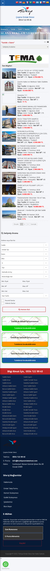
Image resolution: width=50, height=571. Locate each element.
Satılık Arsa (6, 380)
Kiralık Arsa (6, 410)
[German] (23, 3)
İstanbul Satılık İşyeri (9, 392)
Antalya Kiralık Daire (31, 419)
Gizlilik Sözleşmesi (10, 497)
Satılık (13, 29)
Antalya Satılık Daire (31, 389)
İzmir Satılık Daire (30, 386)
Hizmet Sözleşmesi (11, 493)
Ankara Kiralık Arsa (9, 431)
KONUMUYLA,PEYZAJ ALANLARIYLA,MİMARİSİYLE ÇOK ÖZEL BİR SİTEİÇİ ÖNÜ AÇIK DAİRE (32, 133)
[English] (20, 3)
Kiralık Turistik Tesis (30, 410)
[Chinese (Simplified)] (34, 3)
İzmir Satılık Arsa (29, 401)
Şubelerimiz (8, 502)
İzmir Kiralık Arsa (29, 431)
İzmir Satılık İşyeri (8, 395)
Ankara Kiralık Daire (9, 416)
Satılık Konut (6, 383)
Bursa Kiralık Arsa (8, 434)
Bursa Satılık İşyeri (30, 395)
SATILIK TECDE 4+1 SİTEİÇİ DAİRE (30, 70)
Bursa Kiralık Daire (8, 419)
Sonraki (33, 224)
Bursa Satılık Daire (8, 389)
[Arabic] (30, 3)
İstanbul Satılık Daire (31, 383)
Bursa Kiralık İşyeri (30, 425)
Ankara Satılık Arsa (9, 401)
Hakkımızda (8, 482)
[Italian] (40, 3)
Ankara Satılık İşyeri (30, 392)
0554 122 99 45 (25, 20)
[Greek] (37, 3)
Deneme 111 (22, 95)
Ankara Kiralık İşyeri (31, 422)
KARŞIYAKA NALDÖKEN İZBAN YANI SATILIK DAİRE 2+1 (31, 174)
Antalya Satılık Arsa (30, 404)
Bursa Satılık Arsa (8, 404)
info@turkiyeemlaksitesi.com (24, 460)
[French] (27, 3)
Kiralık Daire (6, 407)
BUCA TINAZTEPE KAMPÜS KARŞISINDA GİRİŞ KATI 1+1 (28, 120)
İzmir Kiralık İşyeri (8, 425)
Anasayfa (4, 29)
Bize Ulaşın (8, 506)
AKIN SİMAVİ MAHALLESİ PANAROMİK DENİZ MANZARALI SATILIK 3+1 (32, 107)
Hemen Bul (25, 309)
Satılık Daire (6, 377)
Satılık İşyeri (28, 377)
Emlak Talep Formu (11, 488)
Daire (20, 29)
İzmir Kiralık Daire (30, 416)
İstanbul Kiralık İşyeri (9, 422)
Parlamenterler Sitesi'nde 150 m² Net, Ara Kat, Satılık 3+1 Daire (31, 199)
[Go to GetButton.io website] (5, 568)
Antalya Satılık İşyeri (9, 398)
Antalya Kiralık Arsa (30, 434)
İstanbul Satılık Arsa (31, 398)
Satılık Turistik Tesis (30, 380)
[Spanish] (47, 3)
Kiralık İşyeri (28, 407)
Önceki (16, 224)
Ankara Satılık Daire (9, 386)
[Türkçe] (17, 3)
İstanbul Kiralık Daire (31, 413)
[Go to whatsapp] (5, 564)
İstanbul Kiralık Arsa (31, 428)
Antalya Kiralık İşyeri (9, 428)
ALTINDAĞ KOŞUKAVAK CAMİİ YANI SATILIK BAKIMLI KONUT (31, 147)
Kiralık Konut (6, 413)
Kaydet (22, 543)
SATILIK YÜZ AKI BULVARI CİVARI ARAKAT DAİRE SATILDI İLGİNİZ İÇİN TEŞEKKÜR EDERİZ (31, 160)
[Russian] (44, 3)
